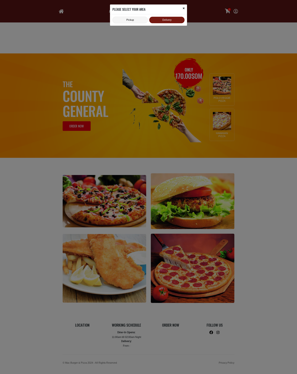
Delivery (167, 20)
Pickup (130, 20)
